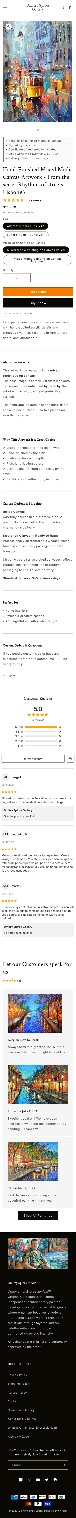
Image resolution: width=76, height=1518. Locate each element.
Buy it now (38, 303)
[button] (5, 7)
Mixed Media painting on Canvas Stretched (38, 260)
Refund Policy (17, 1392)
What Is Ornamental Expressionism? (32, 1427)
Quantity (8, 270)
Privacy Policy (17, 1375)
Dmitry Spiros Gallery (31, 1510)
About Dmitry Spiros (22, 1418)
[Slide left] (29, 129)
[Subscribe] (63, 1465)
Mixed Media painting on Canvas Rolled (36, 250)
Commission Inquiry (21, 1410)
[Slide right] (46, 129)
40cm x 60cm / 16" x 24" (25, 226)
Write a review (33, 758)
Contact (13, 1401)
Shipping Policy (18, 1383)
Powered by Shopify (55, 1510)
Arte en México (18, 1436)
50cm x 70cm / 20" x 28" (25, 234)
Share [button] (11, 676)
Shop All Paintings (38, 1215)
